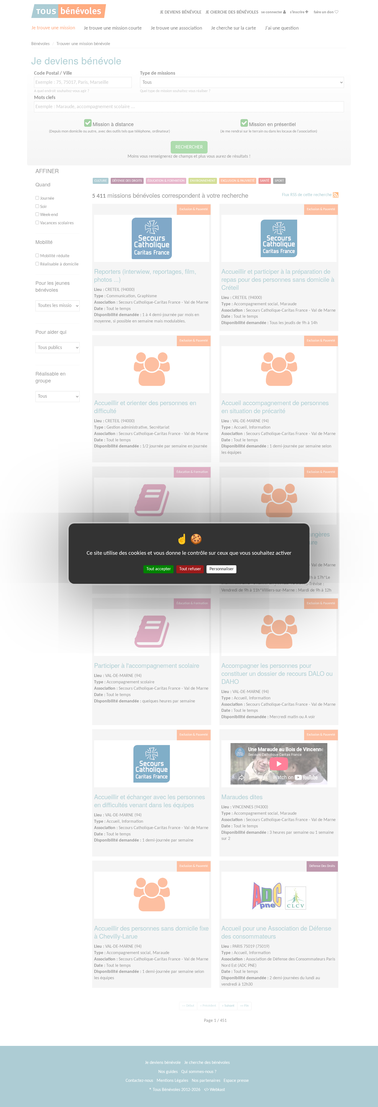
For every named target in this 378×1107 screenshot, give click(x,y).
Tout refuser (190, 569)
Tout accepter (158, 569)
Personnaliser (221, 569)
